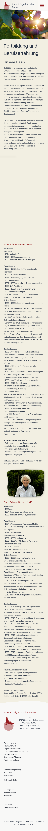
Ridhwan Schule (10, 780)
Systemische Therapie (12, 757)
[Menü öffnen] (41, 5)
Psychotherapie (10, 743)
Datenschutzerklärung (12, 807)
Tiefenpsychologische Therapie (16, 751)
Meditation (8, 772)
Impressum (8, 804)
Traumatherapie (10, 746)
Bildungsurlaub (10, 792)
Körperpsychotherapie (12, 749)
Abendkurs (8, 795)
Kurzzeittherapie (10, 754)
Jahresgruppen (10, 790)
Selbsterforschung (11, 775)
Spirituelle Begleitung (12, 770)
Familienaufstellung (11, 760)
